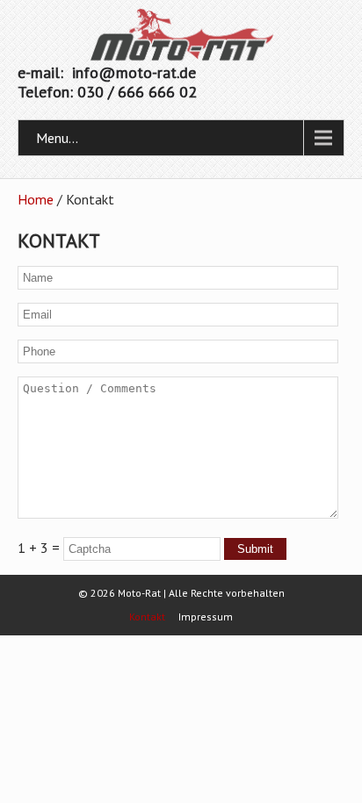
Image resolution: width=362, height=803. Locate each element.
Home (36, 199)
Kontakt (147, 617)
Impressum (205, 617)
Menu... (57, 138)
